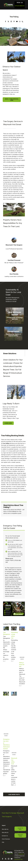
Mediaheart (21, 854)
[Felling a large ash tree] (22, 629)
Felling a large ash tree (21, 664)
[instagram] (11, 21)
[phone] (22, 21)
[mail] (19, 21)
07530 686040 (19, 6)
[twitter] (8, 21)
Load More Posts (14, 794)
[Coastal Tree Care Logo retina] (8, 3)
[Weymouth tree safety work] (14, 694)
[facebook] (5, 21)
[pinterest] (14, 21)
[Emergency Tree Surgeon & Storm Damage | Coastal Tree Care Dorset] (14, 602)
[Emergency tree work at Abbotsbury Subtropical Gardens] (6, 694)
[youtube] (17, 21)
